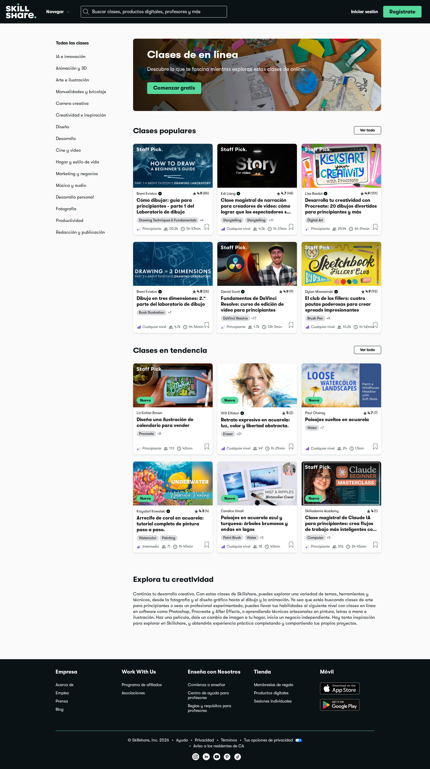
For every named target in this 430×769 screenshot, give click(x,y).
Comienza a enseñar (206, 685)
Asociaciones (133, 693)
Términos (229, 740)
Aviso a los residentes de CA (218, 746)
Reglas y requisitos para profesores (209, 708)
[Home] (21, 11)
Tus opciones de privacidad (268, 740)
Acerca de (64, 685)
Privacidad (204, 740)
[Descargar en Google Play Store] (347, 705)
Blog (59, 709)
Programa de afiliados (142, 685)
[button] (68, 11)
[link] (173, 189)
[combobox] (154, 12)
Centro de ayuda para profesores (208, 695)
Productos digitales (271, 693)
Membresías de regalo (273, 685)
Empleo (62, 693)
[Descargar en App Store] (347, 689)
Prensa (62, 701)
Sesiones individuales (273, 701)
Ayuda (182, 740)
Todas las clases (72, 43)
